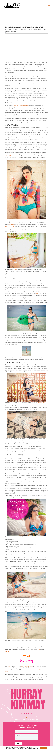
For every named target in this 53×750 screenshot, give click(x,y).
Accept (43, 748)
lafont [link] (6, 671)
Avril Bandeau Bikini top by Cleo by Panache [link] (16, 332)
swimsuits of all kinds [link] (9, 226)
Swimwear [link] (44, 29)
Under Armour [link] (42, 669)
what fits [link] (37, 293)
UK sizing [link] (15, 269)
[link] (12, 5)
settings (36, 748)
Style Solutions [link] (38, 29)
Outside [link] (33, 29)
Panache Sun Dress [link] (41, 440)
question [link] (7, 651)
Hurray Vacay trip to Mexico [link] (27, 666)
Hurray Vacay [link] (22, 29)
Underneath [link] (7, 31)
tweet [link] (39, 649)
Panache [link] (8, 666)
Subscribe (18, 743)
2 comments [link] (13, 31)
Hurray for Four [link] (14, 29)
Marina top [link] (11, 224)
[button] (49, 5)
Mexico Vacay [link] (28, 29)
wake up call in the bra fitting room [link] (21, 105)
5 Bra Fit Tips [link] (23, 273)
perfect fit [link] (34, 221)
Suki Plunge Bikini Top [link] (24, 563)
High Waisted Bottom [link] (16, 404)
